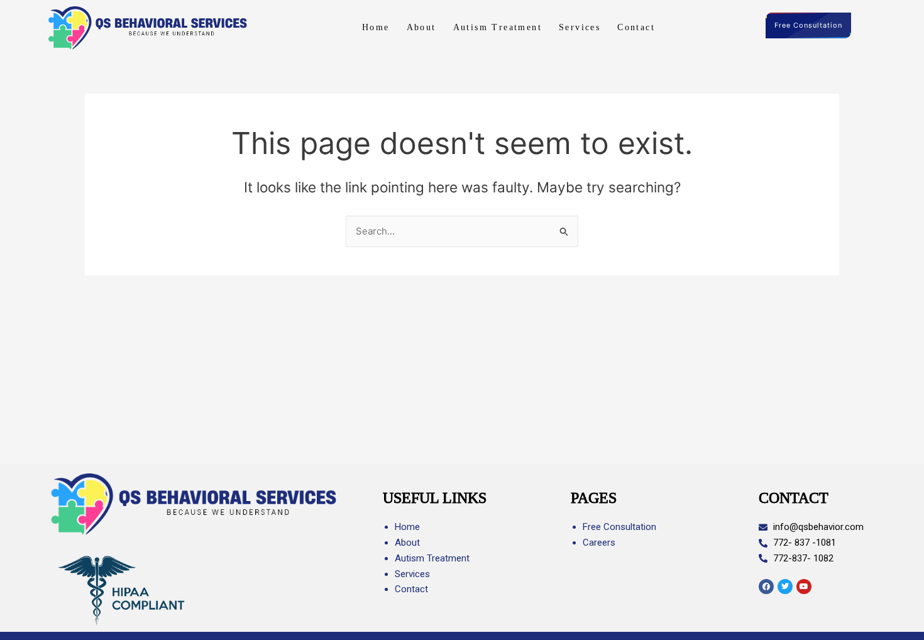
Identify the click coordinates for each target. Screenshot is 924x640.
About (421, 27)
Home (376, 27)
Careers (599, 542)
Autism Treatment (497, 27)
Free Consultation (808, 25)
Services (579, 27)
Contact (636, 27)
